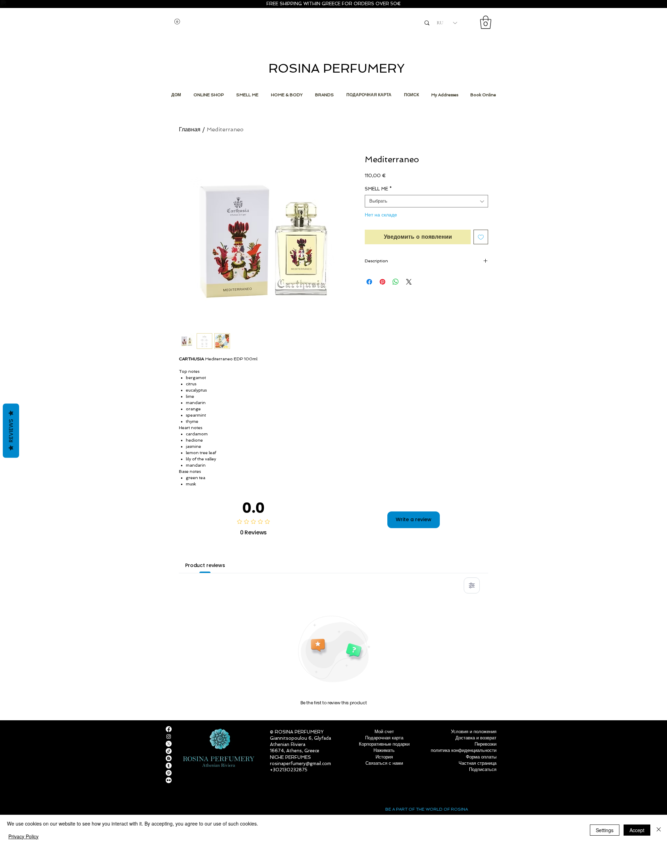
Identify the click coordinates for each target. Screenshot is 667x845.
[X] (169, 744)
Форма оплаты (481, 757)
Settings (605, 830)
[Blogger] (169, 758)
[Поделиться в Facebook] (369, 282)
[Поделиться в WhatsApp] (396, 282)
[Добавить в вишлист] (481, 237)
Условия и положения (473, 731)
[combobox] (426, 201)
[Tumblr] (169, 766)
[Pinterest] (169, 773)
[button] (485, 22)
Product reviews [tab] (205, 565)
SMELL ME (378, 188)
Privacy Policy (23, 836)
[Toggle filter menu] (472, 585)
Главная (189, 129)
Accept (636, 830)
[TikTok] (169, 751)
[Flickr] (169, 780)
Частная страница (477, 763)
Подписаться (482, 769)
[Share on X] (409, 282)
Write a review (413, 519)
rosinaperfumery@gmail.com (300, 763)
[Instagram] (169, 736)
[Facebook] (169, 729)
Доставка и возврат (475, 737)
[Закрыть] (658, 829)
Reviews (11, 431)
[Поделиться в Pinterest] (382, 282)
